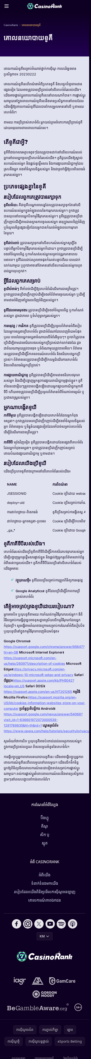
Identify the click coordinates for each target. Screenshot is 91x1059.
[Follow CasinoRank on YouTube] (50, 924)
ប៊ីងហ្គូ (45, 817)
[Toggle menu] (6, 6)
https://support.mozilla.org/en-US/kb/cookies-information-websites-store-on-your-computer (44, 702)
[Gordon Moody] (44, 994)
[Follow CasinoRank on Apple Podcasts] (72, 924)
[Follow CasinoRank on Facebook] (16, 924)
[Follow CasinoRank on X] (39, 924)
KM (42, 936)
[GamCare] (62, 981)
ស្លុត (45, 843)
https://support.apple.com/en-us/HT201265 (38, 692)
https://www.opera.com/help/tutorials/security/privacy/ (47, 731)
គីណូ (44, 826)
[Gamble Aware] (38, 1007)
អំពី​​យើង (44, 874)
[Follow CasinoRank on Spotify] (61, 924)
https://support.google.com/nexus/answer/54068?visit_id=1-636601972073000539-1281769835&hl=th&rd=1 (43, 719)
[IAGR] (20, 981)
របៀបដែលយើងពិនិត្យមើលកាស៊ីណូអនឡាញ (44, 891)
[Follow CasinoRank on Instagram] (27, 924)
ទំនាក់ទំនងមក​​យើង (44, 883)
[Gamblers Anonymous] (38, 981)
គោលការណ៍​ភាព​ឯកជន (44, 900)
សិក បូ (44, 834)
